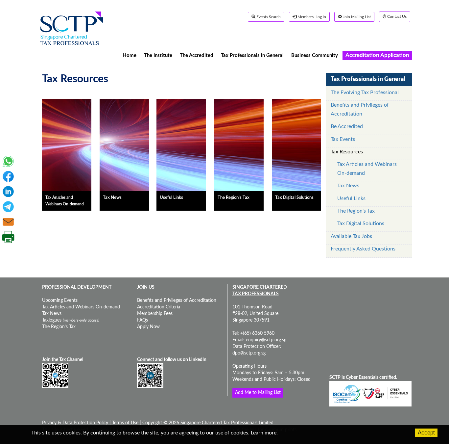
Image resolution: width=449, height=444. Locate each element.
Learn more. (264, 432)
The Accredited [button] (196, 55)
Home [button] (129, 55)
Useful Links (351, 198)
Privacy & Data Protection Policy (75, 423)
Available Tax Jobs (351, 236)
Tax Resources (347, 151)
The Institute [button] (158, 55)
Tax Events (343, 139)
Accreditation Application (377, 55)
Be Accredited (347, 126)
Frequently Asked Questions (363, 248)
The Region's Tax (356, 211)
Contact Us (395, 16)
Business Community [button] (314, 55)
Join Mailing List (356, 17)
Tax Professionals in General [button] (252, 55)
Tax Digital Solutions (360, 223)
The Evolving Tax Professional (365, 92)
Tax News (348, 185)
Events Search (268, 17)
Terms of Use (124, 423)
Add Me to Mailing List (258, 392)
